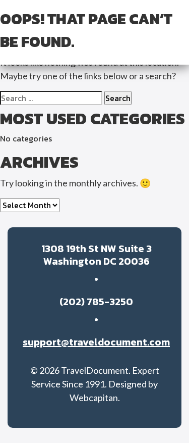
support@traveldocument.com (96, 342)
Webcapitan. (95, 397)
